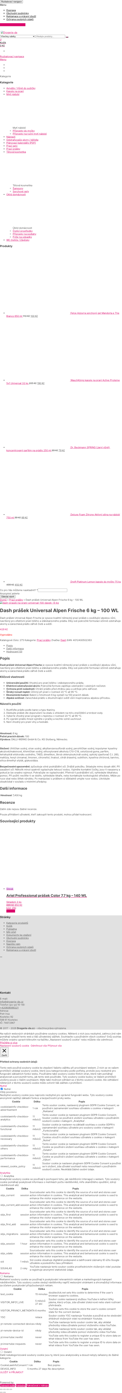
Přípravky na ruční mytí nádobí (30, 133)
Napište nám (13, 71)
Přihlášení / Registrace (12, 24)
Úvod (9, 65)
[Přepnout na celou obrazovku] (4, 1389)
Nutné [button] (3, 1085)
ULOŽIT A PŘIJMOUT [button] (12, 1372)
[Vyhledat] (67, 37)
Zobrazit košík (7, 1385)
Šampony (18, 188)
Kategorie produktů (17, 922)
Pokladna (11, 928)
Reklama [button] (5, 1273)
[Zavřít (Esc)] (11, 1389)
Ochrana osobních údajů (20, 19)
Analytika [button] (5, 1172)
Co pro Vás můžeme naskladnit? (19, 590)
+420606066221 (9, 1007)
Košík (9, 925)
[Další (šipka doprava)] (4, 1392)
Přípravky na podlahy (24, 233)
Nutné (7, 1089)
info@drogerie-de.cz (11, 1001)
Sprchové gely (21, 191)
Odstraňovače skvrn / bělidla (22, 139)
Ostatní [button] (4, 1348)
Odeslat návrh (7, 596)
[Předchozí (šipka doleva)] (1, 1392)
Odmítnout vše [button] (39, 1045)
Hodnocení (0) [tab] (14, 651)
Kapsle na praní (15, 91)
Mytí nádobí (12, 94)
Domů (3, 599)
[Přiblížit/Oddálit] (1, 1389)
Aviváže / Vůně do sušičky (20, 88)
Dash (63, 640)
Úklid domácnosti (16, 194)
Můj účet (11, 931)
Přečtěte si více (8, 1042)
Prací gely (11, 145)
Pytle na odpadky (22, 236)
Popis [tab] (9, 645)
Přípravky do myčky (24, 130)
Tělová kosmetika (16, 151)
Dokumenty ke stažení (18, 68)
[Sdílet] (7, 1389)
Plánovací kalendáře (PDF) (21, 142)
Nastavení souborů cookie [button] (14, 1045)
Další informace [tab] (15, 648)
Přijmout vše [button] (55, 1045)
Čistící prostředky (23, 230)
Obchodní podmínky (17, 13)
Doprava (11, 10)
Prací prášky (13, 148)
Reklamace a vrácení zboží (21, 16)
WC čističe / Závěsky (17, 240)
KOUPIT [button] (10, 911)
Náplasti (10, 136)
